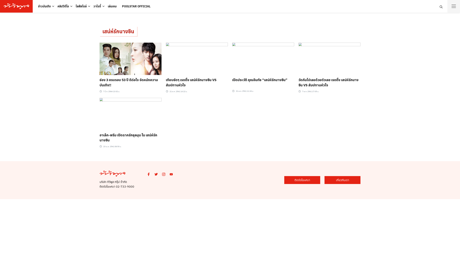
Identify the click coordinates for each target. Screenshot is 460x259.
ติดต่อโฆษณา (302, 180)
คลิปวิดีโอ (63, 6)
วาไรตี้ (97, 6)
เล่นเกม (112, 6)
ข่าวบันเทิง (44, 6)
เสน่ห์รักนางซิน (118, 31)
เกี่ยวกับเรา (342, 180)
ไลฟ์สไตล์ (81, 6)
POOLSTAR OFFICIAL (136, 6)
